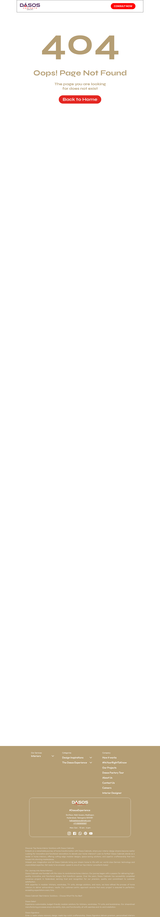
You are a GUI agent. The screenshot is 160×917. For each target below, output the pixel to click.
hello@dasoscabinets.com (80, 820)
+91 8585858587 (80, 823)
